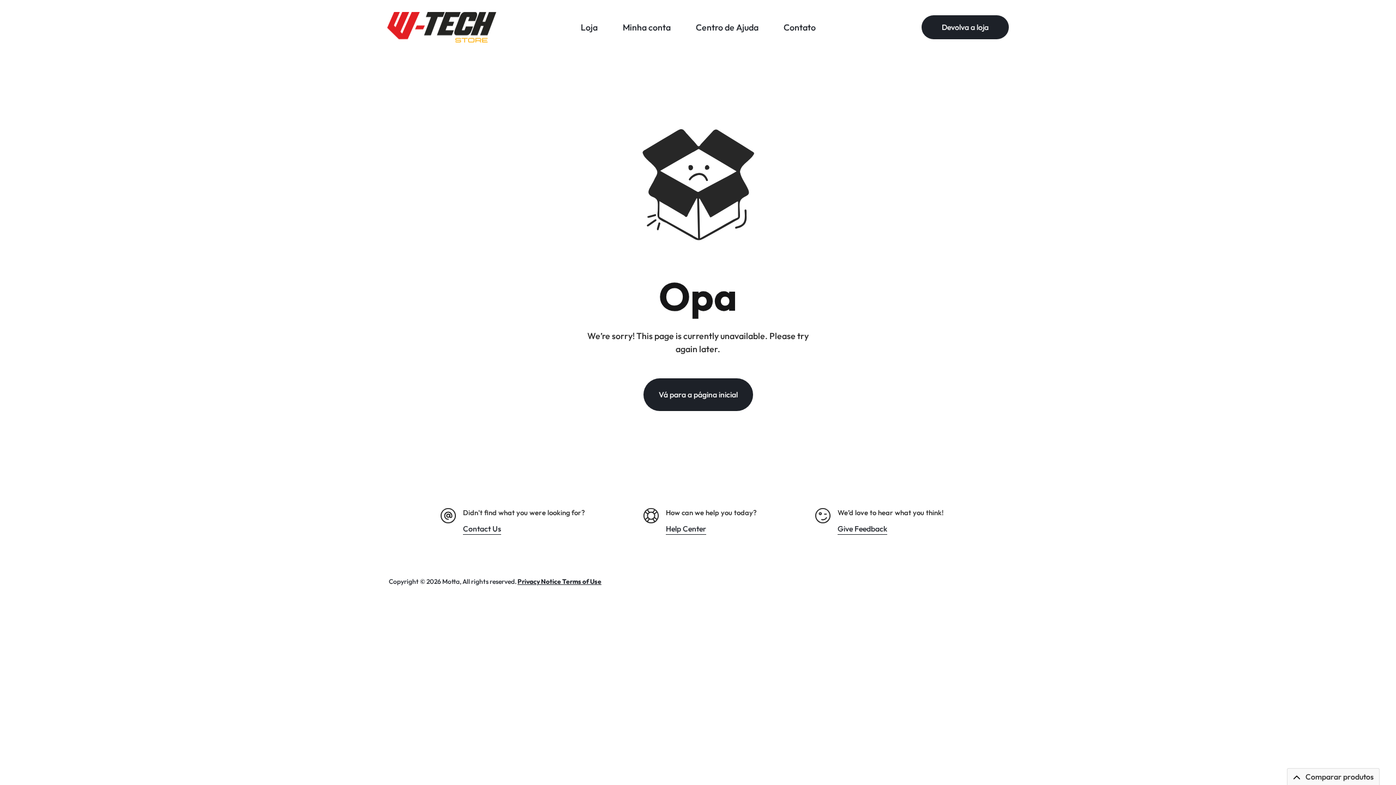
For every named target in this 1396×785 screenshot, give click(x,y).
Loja (589, 27)
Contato (800, 27)
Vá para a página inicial (698, 395)
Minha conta (647, 27)
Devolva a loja (965, 27)
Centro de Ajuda (727, 27)
